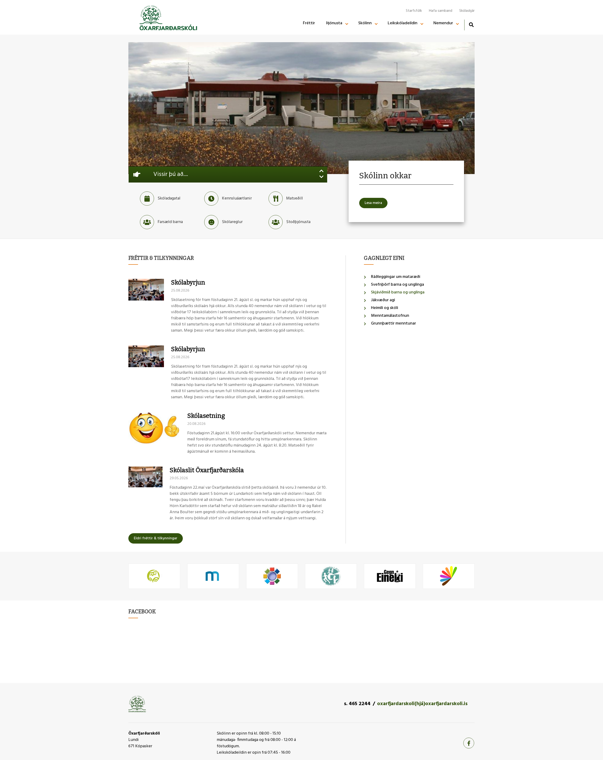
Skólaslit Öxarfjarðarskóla (207, 470)
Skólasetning (206, 415)
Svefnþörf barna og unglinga (397, 284)
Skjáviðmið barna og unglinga (397, 292)
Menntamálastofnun (390, 315)
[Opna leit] (471, 24)
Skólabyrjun (188, 282)
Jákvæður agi (383, 300)
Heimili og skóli (384, 308)
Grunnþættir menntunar (393, 323)
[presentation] (321, 172)
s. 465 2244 (357, 704)
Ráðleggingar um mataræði (395, 276)
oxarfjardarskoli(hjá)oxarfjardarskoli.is (422, 704)
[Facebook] (468, 743)
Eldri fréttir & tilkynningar (155, 538)
